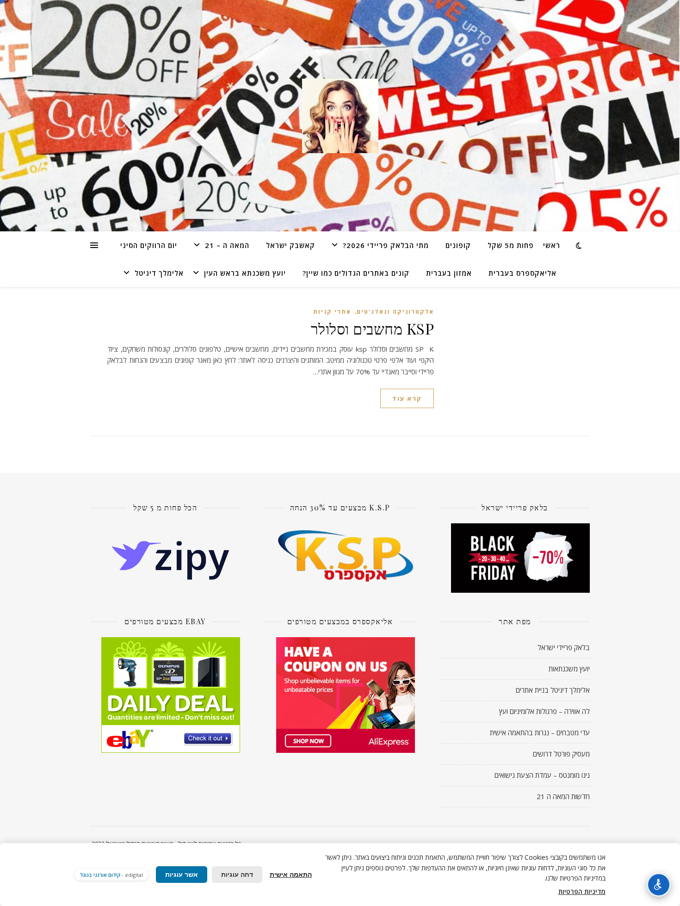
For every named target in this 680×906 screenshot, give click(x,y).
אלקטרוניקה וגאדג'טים (395, 312)
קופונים (458, 245)
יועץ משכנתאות (569, 668)
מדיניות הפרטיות (582, 891)
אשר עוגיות (181, 874)
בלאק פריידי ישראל (564, 647)
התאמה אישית (291, 874)
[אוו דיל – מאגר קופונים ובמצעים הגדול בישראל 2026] (340, 116)
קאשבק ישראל (290, 245)
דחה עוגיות (237, 874)
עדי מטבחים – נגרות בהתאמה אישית (540, 732)
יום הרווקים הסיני (148, 245)
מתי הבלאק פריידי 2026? (386, 245)
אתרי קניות (332, 312)
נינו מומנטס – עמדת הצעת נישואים (542, 775)
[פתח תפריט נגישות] (659, 885)
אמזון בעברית (449, 273)
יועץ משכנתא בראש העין (245, 273)
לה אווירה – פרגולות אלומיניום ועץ (544, 711)
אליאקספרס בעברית (522, 273)
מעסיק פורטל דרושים (561, 753)
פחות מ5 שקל (511, 245)
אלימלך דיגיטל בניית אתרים (553, 690)
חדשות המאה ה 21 (563, 796)
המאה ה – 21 (227, 245)
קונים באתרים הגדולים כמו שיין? (356, 273)
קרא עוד (407, 398)
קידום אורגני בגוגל (100, 874)
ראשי (551, 245)
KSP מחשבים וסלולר (372, 328)
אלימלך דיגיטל (159, 273)
